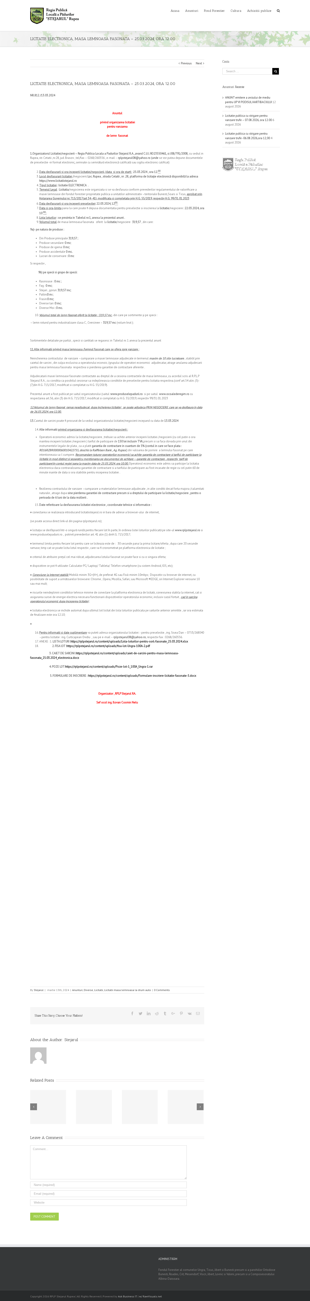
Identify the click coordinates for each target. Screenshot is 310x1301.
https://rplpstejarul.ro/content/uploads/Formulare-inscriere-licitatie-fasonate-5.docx (142, 676)
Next (199, 63)
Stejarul (39, 990)
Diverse (88, 990)
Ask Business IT (127, 1296)
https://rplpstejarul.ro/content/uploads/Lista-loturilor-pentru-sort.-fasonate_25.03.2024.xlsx (129, 641)
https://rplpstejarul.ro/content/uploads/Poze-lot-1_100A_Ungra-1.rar (109, 667)
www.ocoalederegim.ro (174, 394)
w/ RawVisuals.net (150, 1296)
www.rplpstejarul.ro (187, 530)
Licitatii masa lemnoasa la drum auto (127, 990)
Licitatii (98, 990)
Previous (186, 63)
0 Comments (162, 990)
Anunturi (77, 990)
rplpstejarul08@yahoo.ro (129, 637)
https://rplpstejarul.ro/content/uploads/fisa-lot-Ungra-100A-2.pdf (108, 646)
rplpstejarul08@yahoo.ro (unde (138, 158)
